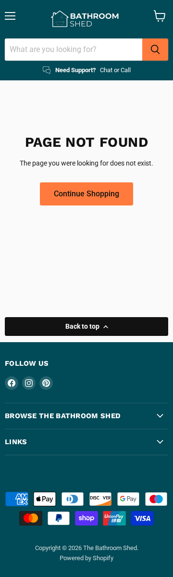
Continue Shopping (86, 193)
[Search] (155, 49)
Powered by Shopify (86, 558)
